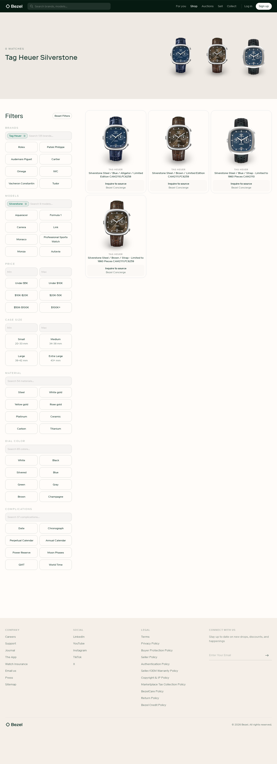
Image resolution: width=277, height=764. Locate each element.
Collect (231, 6)
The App (10, 657)
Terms (145, 636)
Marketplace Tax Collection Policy (163, 684)
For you (181, 6)
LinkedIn (79, 636)
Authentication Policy (155, 664)
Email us (10, 670)
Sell (220, 6)
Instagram (80, 650)
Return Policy (150, 698)
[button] (264, 6)
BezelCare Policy (152, 691)
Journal (10, 650)
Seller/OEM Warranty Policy (159, 670)
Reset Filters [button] (62, 115)
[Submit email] (267, 655)
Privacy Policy (150, 643)
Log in (248, 6)
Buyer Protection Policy (157, 650)
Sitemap (10, 684)
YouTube (79, 643)
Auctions (208, 6)
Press (9, 677)
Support (10, 643)
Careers (10, 636)
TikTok (77, 657)
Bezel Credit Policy (153, 705)
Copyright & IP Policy (155, 677)
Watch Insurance (16, 664)
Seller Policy (149, 657)
